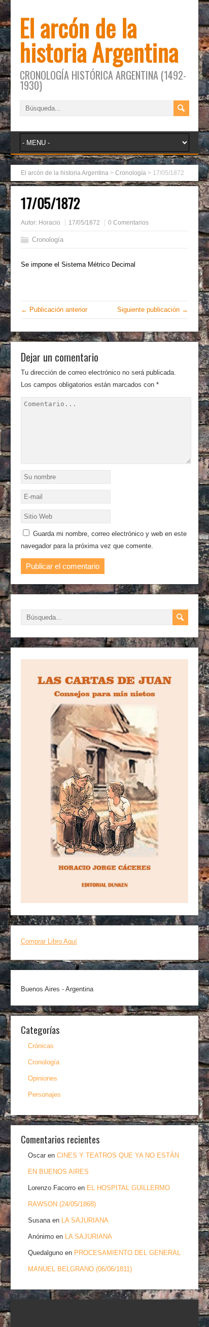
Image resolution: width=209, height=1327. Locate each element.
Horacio (49, 222)
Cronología (47, 239)
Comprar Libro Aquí (49, 941)
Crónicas (41, 1046)
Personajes (44, 1094)
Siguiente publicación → (152, 309)
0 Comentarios (128, 222)
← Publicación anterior (54, 309)
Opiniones (42, 1078)
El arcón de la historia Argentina (99, 39)
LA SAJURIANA (85, 1220)
